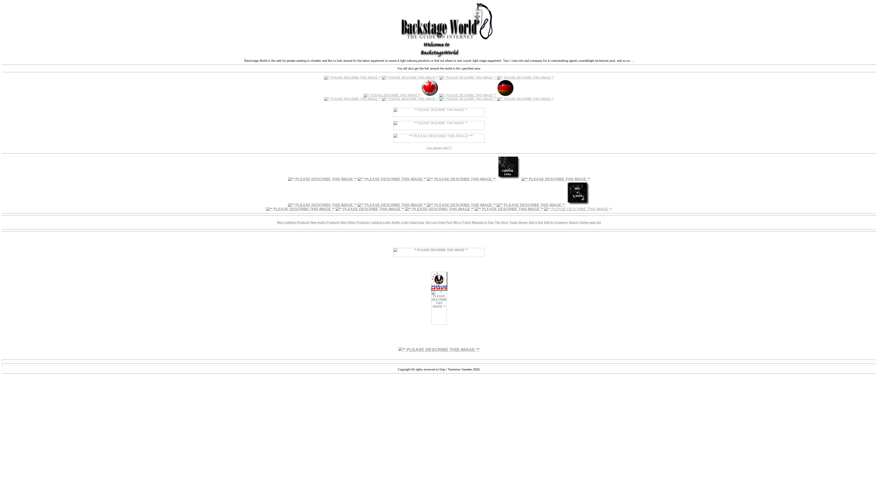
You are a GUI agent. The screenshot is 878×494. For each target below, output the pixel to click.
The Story (502, 222)
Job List (431, 222)
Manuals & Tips (483, 222)
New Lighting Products (293, 222)
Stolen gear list (590, 222)
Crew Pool (445, 222)
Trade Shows (518, 222)
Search (573, 222)
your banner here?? (439, 148)
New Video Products (354, 222)
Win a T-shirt (462, 222)
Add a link (536, 222)
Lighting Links (380, 222)
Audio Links (400, 222)
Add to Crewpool (556, 222)
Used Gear (417, 222)
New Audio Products (325, 222)
